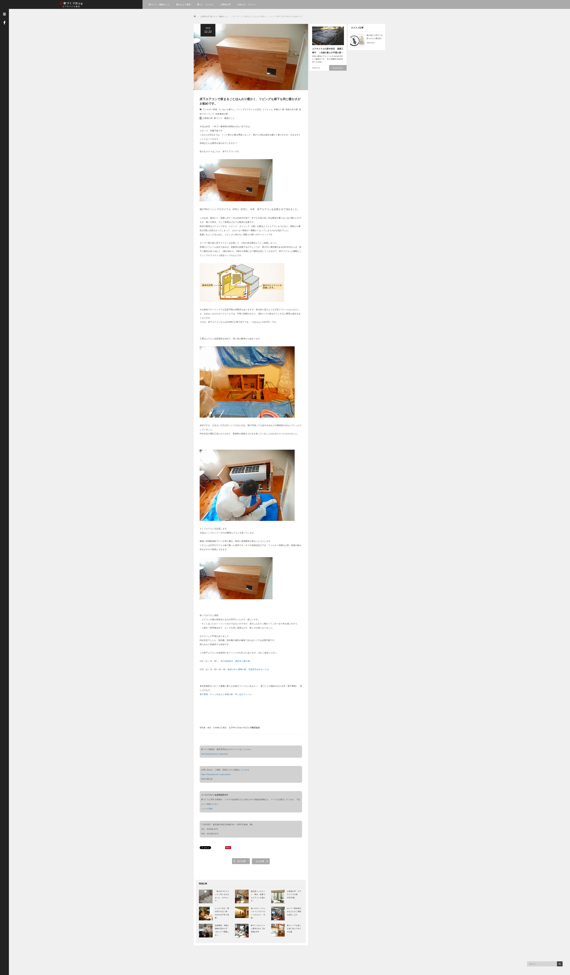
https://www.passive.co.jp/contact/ (216, 774)
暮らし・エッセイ (205, 4)
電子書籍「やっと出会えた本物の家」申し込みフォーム (226, 694)
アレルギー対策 (210, 109)
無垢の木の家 (291, 109)
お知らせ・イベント (246, 4)
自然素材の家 (221, 114)
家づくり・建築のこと (159, 4)
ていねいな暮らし (226, 109)
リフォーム (267, 109)
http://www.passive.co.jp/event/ (214, 754)
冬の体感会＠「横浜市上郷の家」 (236, 661)
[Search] (560, 963)
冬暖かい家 (279, 109)
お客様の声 (225, 4)
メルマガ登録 (207, 809)
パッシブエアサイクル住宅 (248, 109)
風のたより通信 (183, 4)
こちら (244, 749)
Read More (338, 68)
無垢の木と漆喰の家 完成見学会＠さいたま (248, 669)
